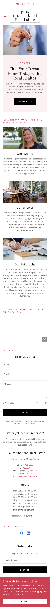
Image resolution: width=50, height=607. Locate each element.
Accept (25, 601)
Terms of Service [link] (26, 423)
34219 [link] (29, 473)
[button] (6, 15)
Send (25, 413)
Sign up (25, 570)
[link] (25, 15)
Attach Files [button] (10, 403)
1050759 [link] (33, 470)
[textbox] (25, 364)
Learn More (25, 101)
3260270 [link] (26, 467)
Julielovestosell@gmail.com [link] (25, 476)
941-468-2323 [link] (25, 4)
